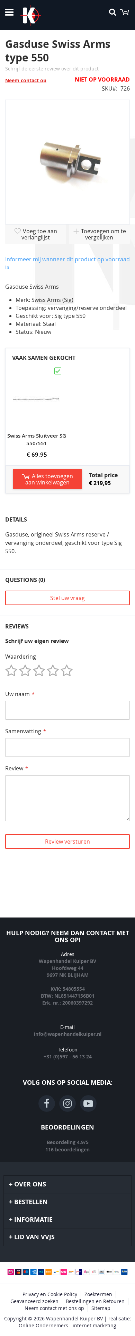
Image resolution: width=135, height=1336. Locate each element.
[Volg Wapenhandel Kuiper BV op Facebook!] (46, 1103)
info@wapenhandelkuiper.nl (67, 1034)
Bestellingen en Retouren (95, 1301)
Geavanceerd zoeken (34, 1301)
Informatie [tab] (33, 1219)
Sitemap (100, 1308)
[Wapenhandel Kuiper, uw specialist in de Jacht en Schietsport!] (41, 15)
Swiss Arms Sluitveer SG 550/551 (36, 439)
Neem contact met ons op (54, 1308)
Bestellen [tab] (31, 1202)
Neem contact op (25, 80)
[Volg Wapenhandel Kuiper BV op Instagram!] (67, 1103)
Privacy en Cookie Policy (49, 1294)
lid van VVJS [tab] (34, 1237)
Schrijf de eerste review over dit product (52, 68)
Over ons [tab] (30, 1184)
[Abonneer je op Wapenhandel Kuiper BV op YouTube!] (88, 1103)
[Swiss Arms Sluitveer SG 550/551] (36, 369)
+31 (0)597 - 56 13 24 (68, 1056)
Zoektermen (98, 1294)
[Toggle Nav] (9, 12)
